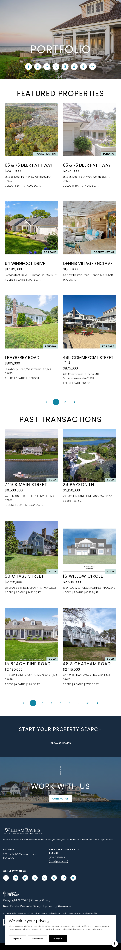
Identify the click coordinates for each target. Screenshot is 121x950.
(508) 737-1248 (57, 857)
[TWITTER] (55, 66)
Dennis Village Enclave (87, 263)
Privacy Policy (40, 900)
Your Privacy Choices (60, 946)
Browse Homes (60, 743)
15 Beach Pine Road (28, 664)
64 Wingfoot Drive (25, 263)
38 (87, 703)
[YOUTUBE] (92, 66)
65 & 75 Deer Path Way (28, 165)
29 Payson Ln (78, 484)
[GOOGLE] (65, 66)
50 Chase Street (24, 576)
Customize (37, 938)
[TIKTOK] (83, 66)
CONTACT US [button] (60, 798)
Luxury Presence (59, 906)
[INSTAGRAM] (37, 66)
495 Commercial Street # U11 (88, 360)
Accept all (58, 938)
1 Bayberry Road (22, 357)
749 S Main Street (26, 484)
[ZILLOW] (74, 66)
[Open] (31, 129)
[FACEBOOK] (28, 66)
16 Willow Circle (83, 576)
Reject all (17, 938)
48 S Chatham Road (87, 664)
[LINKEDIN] (46, 66)
